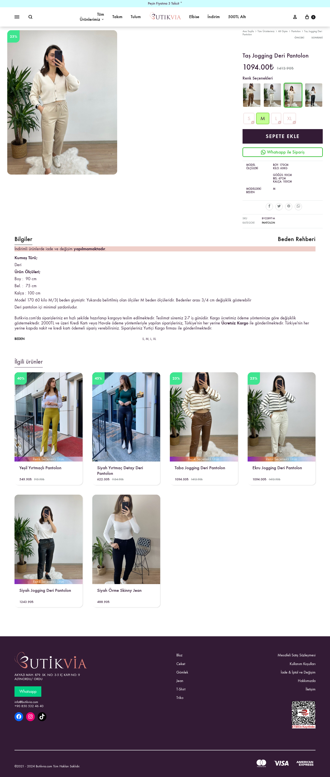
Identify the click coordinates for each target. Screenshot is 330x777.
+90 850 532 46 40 (28, 706)
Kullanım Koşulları (303, 663)
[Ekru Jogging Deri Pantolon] (272, 106)
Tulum (136, 16)
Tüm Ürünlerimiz (92, 17)
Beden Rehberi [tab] (297, 239)
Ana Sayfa (248, 31)
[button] (249, 118)
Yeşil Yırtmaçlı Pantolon (40, 467)
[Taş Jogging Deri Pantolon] (293, 106)
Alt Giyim (283, 31)
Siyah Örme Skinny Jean (119, 590)
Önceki (299, 37)
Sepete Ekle (283, 136)
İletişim (311, 689)
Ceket (180, 663)
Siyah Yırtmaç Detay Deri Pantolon (120, 470)
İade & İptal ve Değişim (298, 672)
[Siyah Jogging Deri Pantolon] (314, 106)
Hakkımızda (307, 680)
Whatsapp (27, 691)
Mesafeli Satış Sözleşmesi (297, 655)
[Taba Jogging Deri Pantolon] (252, 106)
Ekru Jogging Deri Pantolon (277, 467)
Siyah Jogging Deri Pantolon (45, 590)
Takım (117, 16)
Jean (179, 680)
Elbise (194, 16)
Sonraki (317, 37)
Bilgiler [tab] (23, 239)
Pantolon (296, 31)
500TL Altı (237, 16)
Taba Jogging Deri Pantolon (200, 467)
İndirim (214, 16)
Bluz (179, 655)
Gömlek (182, 672)
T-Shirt (180, 689)
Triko (179, 697)
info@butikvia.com (26, 702)
